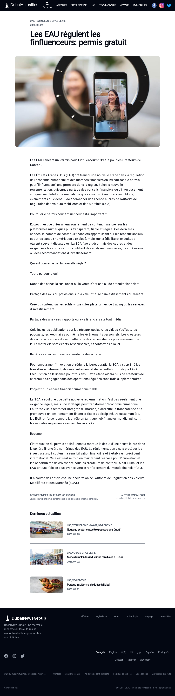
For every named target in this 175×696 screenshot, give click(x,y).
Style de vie (78, 5)
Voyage (124, 5)
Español (150, 652)
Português (163, 652)
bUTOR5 (120, 688)
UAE (93, 5)
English (113, 652)
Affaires (61, 5)
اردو (139, 652)
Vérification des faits (161, 674)
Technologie (107, 5)
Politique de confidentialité (96, 674)
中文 (123, 652)
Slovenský (145, 659)
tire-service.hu (144, 688)
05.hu (127, 688)
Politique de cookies (122, 674)
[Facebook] (6, 656)
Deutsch (119, 659)
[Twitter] (23, 656)
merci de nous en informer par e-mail (81, 499)
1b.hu (154, 688)
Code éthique (142, 674)
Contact (57, 674)
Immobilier (140, 5)
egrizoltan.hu (165, 688)
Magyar (132, 659)
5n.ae (134, 688)
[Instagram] (14, 656)
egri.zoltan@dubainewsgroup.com (130, 498)
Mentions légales (72, 674)
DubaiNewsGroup (29, 618)
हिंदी (131, 652)
